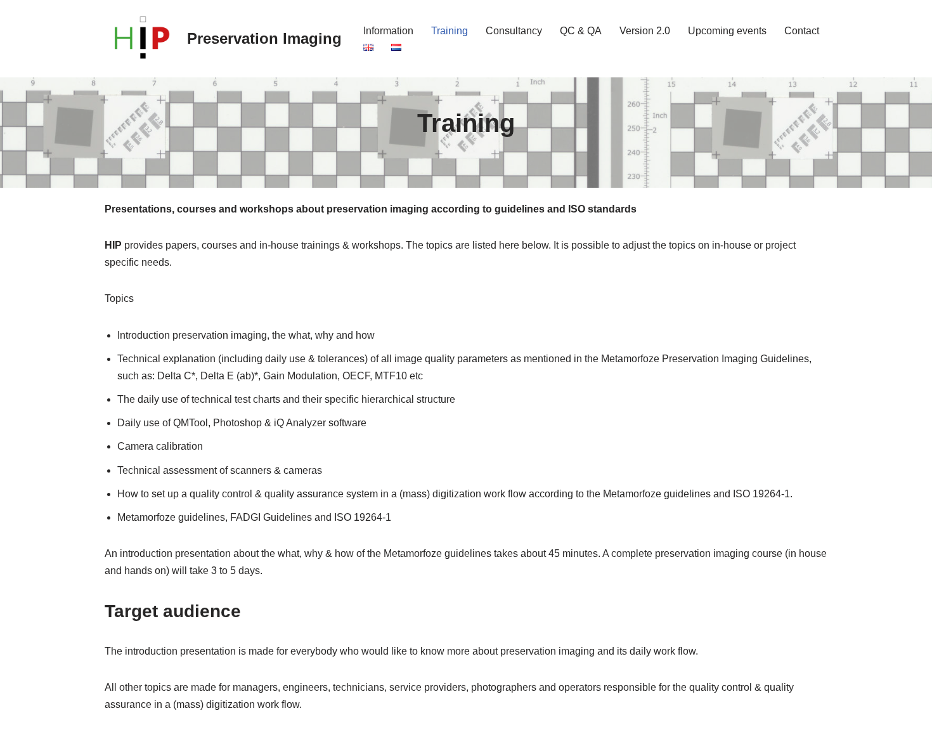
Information (388, 30)
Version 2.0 (644, 30)
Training (449, 30)
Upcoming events (727, 30)
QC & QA (581, 30)
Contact (801, 30)
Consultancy (514, 30)
